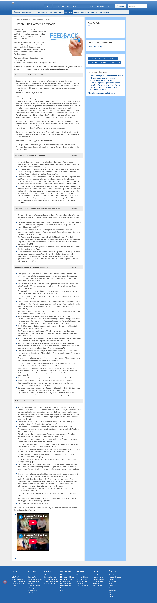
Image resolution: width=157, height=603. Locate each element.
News (56, 6)
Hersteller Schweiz (82, 577)
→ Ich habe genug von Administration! (102, 78)
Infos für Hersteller (82, 586)
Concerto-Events (17, 579)
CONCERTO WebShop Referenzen (104, 63)
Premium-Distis (65, 581)
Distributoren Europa (66, 579)
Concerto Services (50, 577)
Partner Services (65, 586)
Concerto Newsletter (18, 581)
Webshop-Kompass (34, 586)
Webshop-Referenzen (35, 588)
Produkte (65, 6)
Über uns (120, 6)
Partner (111, 6)
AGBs (92, 12)
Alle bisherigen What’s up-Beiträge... (101, 93)
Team (61, 12)
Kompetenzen (43, 12)
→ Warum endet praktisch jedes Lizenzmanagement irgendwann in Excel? (104, 81)
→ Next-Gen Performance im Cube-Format (104, 85)
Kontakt (106, 12)
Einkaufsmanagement (35, 579)
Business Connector (29, 12)
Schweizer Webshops (51, 581)
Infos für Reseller (49, 583)
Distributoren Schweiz (67, 577)
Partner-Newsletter (18, 583)
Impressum (85, 12)
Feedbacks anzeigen (95, 47)
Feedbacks (68, 12)
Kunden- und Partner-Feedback (41, 19)
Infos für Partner (97, 586)
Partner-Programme (50, 579)
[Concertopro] (17, 5)
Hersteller (100, 6)
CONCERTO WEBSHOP (103, 58)
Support (99, 12)
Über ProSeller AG (25, 19)
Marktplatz (31, 592)
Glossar (76, 12)
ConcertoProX (32, 577)
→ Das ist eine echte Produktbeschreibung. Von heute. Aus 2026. (104, 88)
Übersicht (17, 12)
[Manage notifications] (5, 582)
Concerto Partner (98, 577)
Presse (14, 586)
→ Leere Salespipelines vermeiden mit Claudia (105, 76)
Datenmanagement (34, 581)
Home (48, 6)
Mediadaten (64, 588)
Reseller (76, 6)
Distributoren (88, 6)
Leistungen (53, 12)
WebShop (31, 583)
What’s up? (15, 577)
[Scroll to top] (154, 597)
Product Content (33, 590)
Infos (61, 590)
